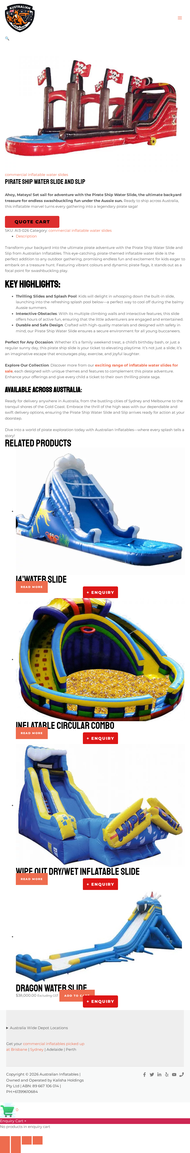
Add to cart (77, 995)
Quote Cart (32, 222)
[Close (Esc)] (38, 1140)
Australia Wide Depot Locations (39, 1028)
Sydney (37, 1049)
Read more (32, 587)
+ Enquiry (100, 592)
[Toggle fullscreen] (16, 1140)
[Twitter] (152, 1074)
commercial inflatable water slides (36, 174)
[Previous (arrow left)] (5, 1149)
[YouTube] (174, 1074)
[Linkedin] (159, 1074)
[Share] (27, 1140)
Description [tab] (26, 236)
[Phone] (181, 1074)
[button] (7, 38)
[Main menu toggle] (180, 18)
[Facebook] (144, 1074)
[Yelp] (167, 1074)
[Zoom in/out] (5, 1140)
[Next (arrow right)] (16, 1149)
